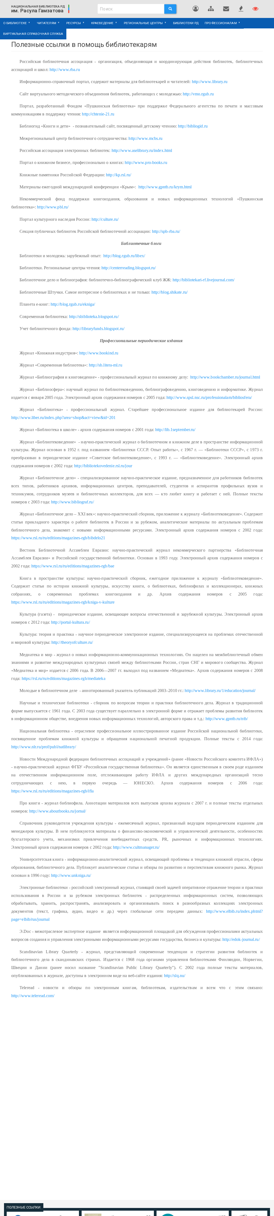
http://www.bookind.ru (98, 353)
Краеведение (101, 25)
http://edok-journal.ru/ (241, 939)
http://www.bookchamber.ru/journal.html (225, 377)
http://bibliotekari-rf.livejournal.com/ (204, 280)
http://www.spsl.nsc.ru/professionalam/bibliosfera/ (209, 397)
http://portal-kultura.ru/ (70, 622)
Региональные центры (142, 25)
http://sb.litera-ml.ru (105, 365)
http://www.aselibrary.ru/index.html (142, 150)
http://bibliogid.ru (193, 126)
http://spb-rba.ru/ (166, 231)
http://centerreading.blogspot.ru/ (128, 267)
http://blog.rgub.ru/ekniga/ (73, 304)
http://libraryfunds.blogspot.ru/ (98, 328)
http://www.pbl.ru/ (52, 207)
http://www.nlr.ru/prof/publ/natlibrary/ (43, 746)
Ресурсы (72, 25)
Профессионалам (219, 25)
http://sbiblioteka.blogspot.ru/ (94, 316)
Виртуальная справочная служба (33, 34)
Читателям (45, 25)
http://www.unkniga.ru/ (71, 875)
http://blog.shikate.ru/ (169, 292)
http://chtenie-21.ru (98, 114)
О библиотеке (13, 25)
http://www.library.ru (210, 81)
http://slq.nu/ (174, 975)
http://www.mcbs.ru (145, 138)
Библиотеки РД (186, 23)
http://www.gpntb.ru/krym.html (164, 187)
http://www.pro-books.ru (146, 162)
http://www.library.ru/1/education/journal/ (220, 690)
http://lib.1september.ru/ (175, 429)
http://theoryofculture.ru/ (72, 642)
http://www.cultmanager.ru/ (136, 847)
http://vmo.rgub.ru (198, 94)
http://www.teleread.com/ (32, 995)
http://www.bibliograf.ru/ (72, 502)
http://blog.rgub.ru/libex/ (124, 255)
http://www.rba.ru (65, 69)
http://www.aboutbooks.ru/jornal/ (57, 811)
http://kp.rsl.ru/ (118, 175)
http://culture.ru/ (105, 219)
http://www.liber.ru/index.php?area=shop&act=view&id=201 (63, 417)
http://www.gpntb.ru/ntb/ (227, 718)
